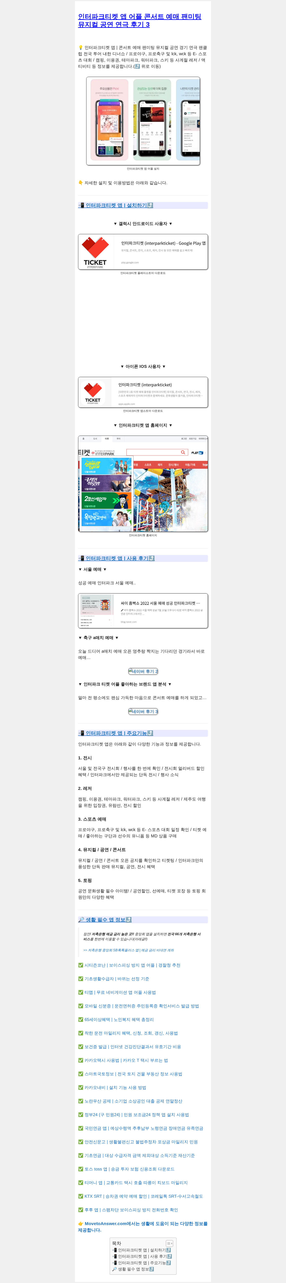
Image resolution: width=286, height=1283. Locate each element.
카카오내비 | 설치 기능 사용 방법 (115, 1087)
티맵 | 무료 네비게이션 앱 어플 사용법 (120, 992)
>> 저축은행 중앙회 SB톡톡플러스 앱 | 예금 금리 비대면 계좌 (128, 950)
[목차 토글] (167, 1243)
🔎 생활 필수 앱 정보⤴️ (105, 919)
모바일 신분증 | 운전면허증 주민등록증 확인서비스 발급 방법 (142, 1006)
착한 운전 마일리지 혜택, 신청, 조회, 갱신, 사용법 (131, 1033)
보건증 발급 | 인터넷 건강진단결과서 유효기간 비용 (133, 1046)
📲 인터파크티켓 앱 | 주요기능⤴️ (115, 733)
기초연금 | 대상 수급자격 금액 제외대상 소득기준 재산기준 (140, 1155)
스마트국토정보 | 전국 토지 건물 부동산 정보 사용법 (133, 1074)
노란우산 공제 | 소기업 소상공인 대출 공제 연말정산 (133, 1101)
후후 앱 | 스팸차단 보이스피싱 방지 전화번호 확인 (131, 1210)
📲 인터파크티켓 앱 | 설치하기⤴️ (115, 205)
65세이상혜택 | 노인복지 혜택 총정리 (119, 1019)
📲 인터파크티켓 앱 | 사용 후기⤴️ (116, 558)
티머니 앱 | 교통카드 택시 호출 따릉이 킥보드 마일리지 (136, 1182)
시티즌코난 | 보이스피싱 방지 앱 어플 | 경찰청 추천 (132, 965)
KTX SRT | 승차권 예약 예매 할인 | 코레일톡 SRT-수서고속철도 (144, 1196)
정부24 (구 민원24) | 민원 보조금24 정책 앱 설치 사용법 (137, 1114)
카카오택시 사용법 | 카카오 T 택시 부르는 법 (126, 1060)
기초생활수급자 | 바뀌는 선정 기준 (117, 978)
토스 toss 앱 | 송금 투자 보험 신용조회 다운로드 (130, 1169)
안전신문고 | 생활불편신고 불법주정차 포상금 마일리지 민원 (141, 1142)
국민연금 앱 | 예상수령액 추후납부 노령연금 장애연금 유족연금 (144, 1128)
